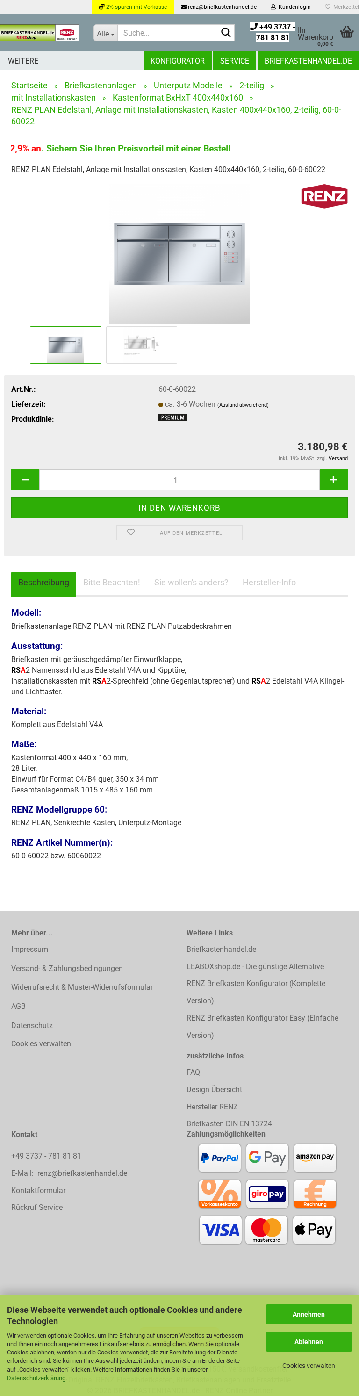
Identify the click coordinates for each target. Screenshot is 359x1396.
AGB (18, 1006)
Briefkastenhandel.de (308, 61)
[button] (25, 479)
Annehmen (309, 1314)
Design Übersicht (214, 1089)
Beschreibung (43, 582)
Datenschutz (32, 1025)
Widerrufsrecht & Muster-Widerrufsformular (82, 987)
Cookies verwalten (308, 1365)
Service (234, 61)
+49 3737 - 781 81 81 (47, 1155)
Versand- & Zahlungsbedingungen (67, 968)
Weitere (23, 61)
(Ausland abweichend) (243, 405)
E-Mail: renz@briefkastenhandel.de (69, 1173)
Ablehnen (308, 1342)
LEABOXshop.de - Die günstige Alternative (255, 966)
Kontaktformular (38, 1190)
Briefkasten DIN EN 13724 (229, 1123)
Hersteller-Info (269, 582)
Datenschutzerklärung (36, 1378)
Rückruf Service (37, 1207)
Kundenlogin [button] (293, 7)
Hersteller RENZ (212, 1106)
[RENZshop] (39, 32)
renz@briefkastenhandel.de (222, 7)
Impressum (29, 949)
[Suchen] (226, 33)
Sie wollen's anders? (191, 582)
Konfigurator (178, 61)
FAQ (193, 1072)
